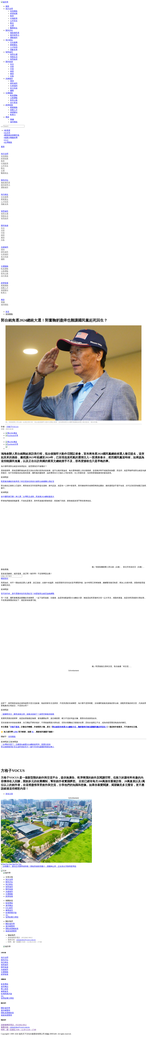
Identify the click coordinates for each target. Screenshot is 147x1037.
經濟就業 (13, 13)
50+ (7, 915)
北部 (12, 66)
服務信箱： (5, 1027)
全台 (12, 64)
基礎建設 (13, 112)
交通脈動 (9, 93)
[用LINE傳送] (11, 433)
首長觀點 (13, 11)
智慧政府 (13, 59)
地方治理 (9, 9)
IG (33, 732)
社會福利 (13, 86)
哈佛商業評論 (11, 913)
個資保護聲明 (11, 931)
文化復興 (13, 42)
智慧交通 (13, 54)
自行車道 (13, 103)
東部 (12, 74)
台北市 (7, 133)
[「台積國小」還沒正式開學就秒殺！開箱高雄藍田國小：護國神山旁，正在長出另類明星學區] (73, 831)
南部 (12, 71)
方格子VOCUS (12, 427)
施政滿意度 (14, 33)
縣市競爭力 (14, 35)
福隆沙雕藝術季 (11, 138)
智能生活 (13, 57)
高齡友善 (13, 50)
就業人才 (13, 110)
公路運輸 (13, 98)
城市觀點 (13, 122)
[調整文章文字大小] (7, 449)
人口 (6, 140)
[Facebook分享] (12, 435)
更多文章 (9, 794)
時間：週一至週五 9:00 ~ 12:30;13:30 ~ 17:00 (18, 1030)
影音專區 (9, 903)
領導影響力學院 (12, 917)
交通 (12, 25)
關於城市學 (10, 924)
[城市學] (4, 2)
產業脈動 (13, 107)
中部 (12, 69)
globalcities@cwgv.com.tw (26, 940)
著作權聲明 (10, 926)
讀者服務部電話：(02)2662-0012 (14, 1025)
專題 (7, 117)
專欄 (12, 119)
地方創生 (9, 40)
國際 (12, 91)
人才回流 (13, 47)
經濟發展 (9, 105)
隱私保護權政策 (12, 929)
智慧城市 (9, 52)
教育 (12, 16)
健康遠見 (9, 910)
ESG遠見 (9, 908)
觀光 (12, 23)
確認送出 (4, 578)
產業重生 (13, 45)
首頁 (7, 312)
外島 (12, 76)
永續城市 (9, 78)
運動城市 (13, 38)
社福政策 (13, 18)
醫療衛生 (13, 28)
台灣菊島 (8, 142)
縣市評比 (9, 30)
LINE (15, 732)
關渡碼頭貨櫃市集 (11, 135)
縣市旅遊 (9, 62)
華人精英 (4, 989)
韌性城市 (13, 83)
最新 (7, 6)
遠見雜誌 (9, 905)
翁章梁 (7, 130)
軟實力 (13, 115)
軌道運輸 (13, 95)
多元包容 (13, 88)
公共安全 (13, 21)
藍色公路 (13, 100)
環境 (12, 81)
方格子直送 (14, 727)
